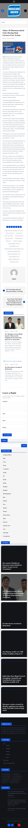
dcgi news (9, 241)
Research (5, 522)
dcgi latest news (19, 238)
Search (4, 440)
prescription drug (14, 261)
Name (4, 413)
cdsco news (19, 233)
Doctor (4, 465)
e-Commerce (6, 469)
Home (3, 22)
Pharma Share (6, 515)
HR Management (7, 493)
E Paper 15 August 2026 (8, 763)
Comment (5, 401)
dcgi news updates (18, 241)
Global (4, 472)
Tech (4, 529)
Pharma (4, 38)
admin (14, 279)
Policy (4, 518)
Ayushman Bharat (7, 454)
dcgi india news (9, 238)
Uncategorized (6, 536)
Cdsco (4, 462)
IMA (4, 497)
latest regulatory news (14, 256)
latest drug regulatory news (14, 254)
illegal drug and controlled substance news (14, 248)
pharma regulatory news (14, 259)
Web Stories (6, 760)
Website (4, 427)
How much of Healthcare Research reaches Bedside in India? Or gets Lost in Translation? (17, 793)
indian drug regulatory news (14, 251)
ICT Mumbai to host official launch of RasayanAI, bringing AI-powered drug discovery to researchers (16, 801)
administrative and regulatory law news (14, 230)
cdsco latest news (10, 233)
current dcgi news (19, 235)
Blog (4, 458)
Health (4, 479)
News (4, 504)
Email (4, 420)
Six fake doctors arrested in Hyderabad (17, 808)
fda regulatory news (14, 246)
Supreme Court (6, 525)
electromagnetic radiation (14, 243)
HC (4, 476)
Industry (5, 500)
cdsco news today (9, 235)
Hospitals (5, 486)
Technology (5, 532)
